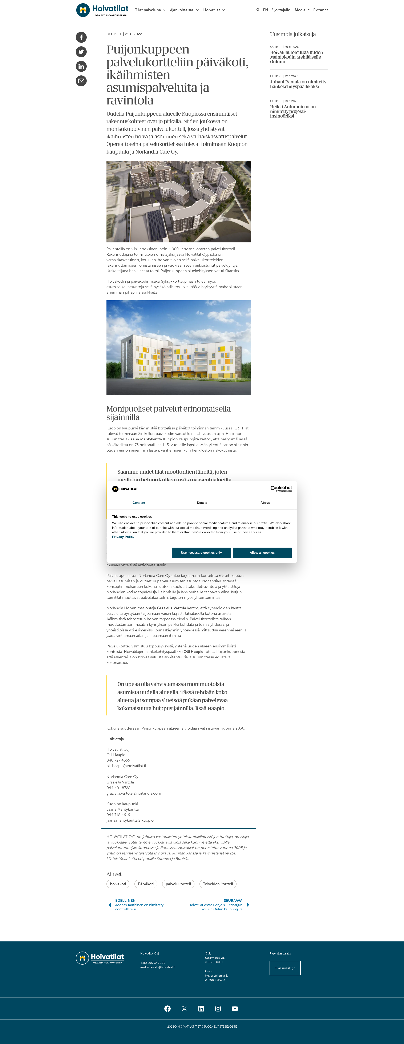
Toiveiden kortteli (218, 884)
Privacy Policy (123, 537)
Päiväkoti (146, 884)
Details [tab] (202, 503)
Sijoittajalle (280, 10)
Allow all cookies (262, 552)
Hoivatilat (211, 10)
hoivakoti (118, 884)
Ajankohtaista (181, 10)
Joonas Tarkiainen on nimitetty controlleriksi (139, 907)
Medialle (302, 10)
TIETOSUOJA (204, 1026)
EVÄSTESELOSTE (225, 1026)
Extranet (320, 10)
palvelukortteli (178, 884)
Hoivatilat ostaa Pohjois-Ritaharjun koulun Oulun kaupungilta (215, 907)
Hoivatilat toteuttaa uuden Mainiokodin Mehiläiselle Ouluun (296, 57)
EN (265, 10)
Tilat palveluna (148, 10)
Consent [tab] (139, 503)
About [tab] (265, 503)
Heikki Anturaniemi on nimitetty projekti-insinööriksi (293, 111)
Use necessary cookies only (201, 552)
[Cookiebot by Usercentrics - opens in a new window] (273, 489)
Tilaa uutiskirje (285, 968)
